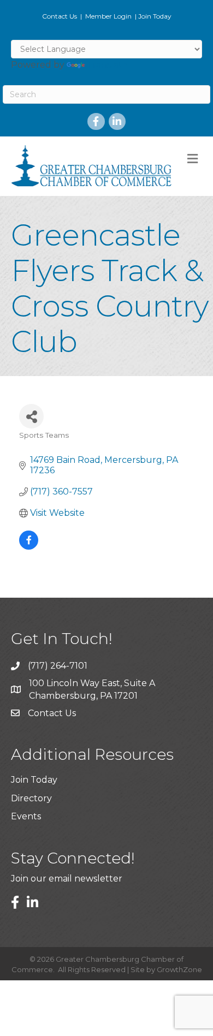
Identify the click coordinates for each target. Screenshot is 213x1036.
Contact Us (59, 16)
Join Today (154, 16)
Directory (31, 798)
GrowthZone (179, 969)
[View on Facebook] (28, 546)
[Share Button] (31, 416)
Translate (107, 64)
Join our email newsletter (66, 878)
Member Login (108, 16)
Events (26, 816)
